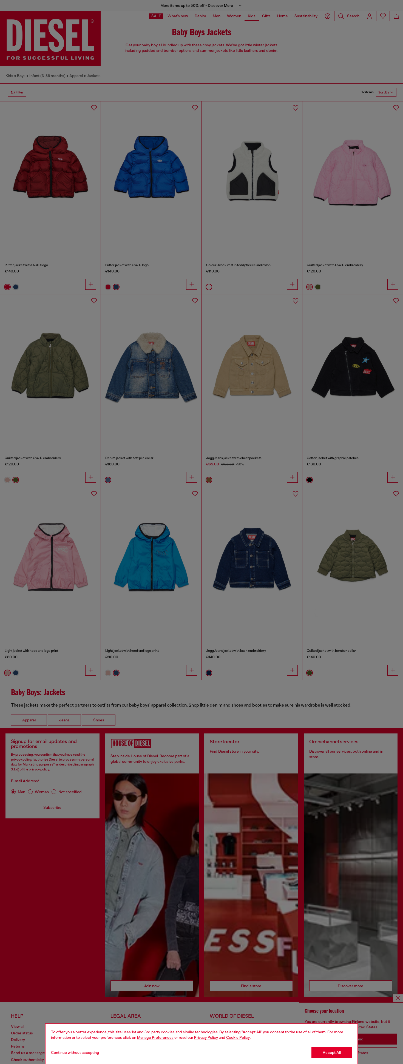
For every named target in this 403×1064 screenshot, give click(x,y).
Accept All (332, 1052)
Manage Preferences (155, 1037)
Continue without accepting (75, 1052)
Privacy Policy (206, 1037)
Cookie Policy (238, 1037)
